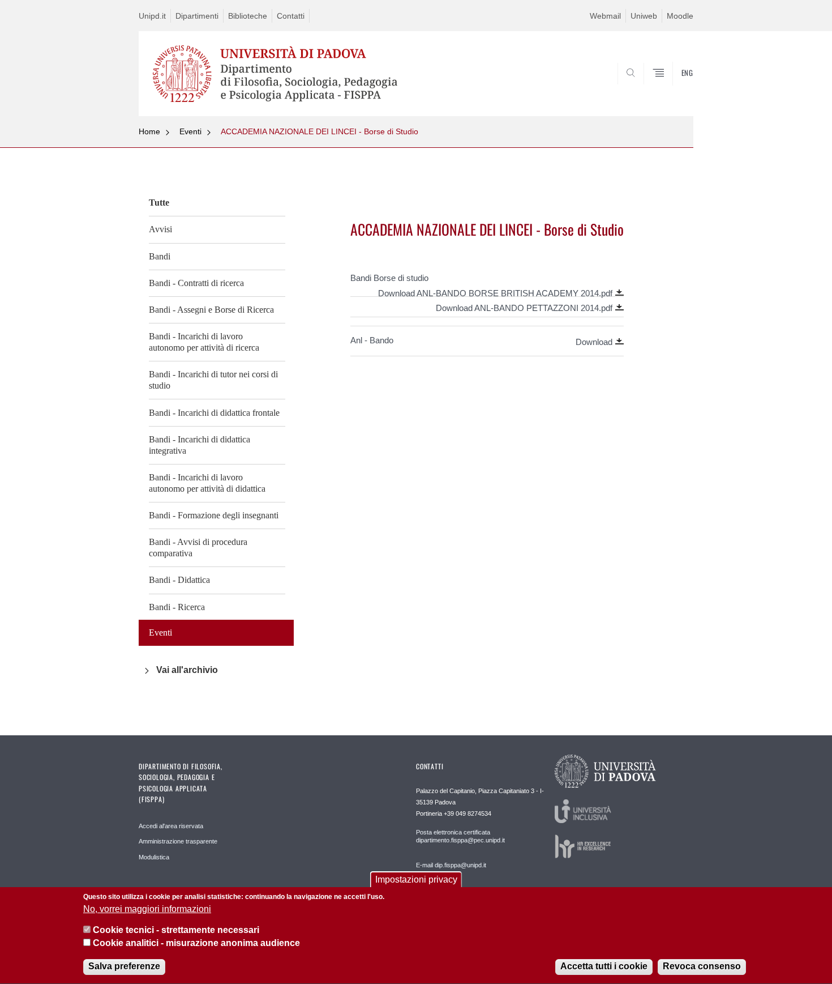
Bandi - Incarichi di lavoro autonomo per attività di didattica (207, 482)
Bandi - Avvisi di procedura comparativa (198, 547)
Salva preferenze (124, 967)
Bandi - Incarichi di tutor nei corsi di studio (213, 379)
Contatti (291, 15)
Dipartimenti (196, 15)
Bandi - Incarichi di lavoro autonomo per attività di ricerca (204, 341)
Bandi (159, 256)
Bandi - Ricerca (177, 607)
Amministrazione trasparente (178, 841)
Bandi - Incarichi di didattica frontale (214, 413)
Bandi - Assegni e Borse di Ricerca (211, 309)
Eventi (190, 131)
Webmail (605, 15)
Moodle (680, 15)
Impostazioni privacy (416, 879)
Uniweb (644, 15)
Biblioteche (247, 15)
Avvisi (160, 229)
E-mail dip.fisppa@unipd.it (451, 865)
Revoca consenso (702, 967)
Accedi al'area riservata (171, 826)
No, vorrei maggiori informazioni (147, 909)
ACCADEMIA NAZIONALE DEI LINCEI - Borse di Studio (319, 131)
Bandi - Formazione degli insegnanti (213, 515)
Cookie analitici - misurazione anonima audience (196, 943)
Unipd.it (152, 15)
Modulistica (154, 857)
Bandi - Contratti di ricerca (196, 283)
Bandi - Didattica (179, 580)
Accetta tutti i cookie (603, 967)
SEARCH (673, 89)
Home (149, 131)
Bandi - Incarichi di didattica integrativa (199, 445)
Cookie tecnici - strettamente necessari (176, 930)
